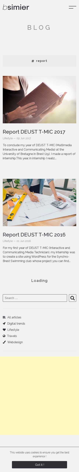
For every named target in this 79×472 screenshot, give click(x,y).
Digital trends (15, 323)
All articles (14, 317)
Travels (11, 336)
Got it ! (39, 465)
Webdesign (15, 342)
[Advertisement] (39, 396)
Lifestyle (13, 330)
